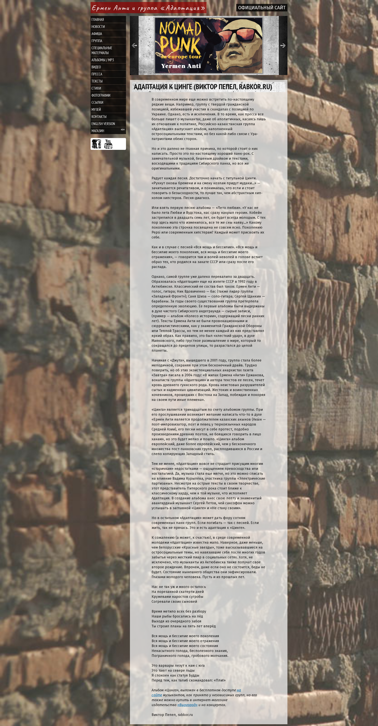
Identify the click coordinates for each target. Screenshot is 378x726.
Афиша (97, 33)
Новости (98, 26)
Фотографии (101, 95)
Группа (97, 40)
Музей (96, 109)
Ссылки (97, 102)
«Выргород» (187, 705)
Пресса (97, 73)
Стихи (96, 88)
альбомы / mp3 (103, 59)
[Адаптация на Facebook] (96, 144)
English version (103, 123)
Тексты (97, 81)
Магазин (98, 130)
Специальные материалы (102, 50)
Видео (96, 66)
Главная (98, 19)
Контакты (99, 116)
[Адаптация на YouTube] (108, 144)
